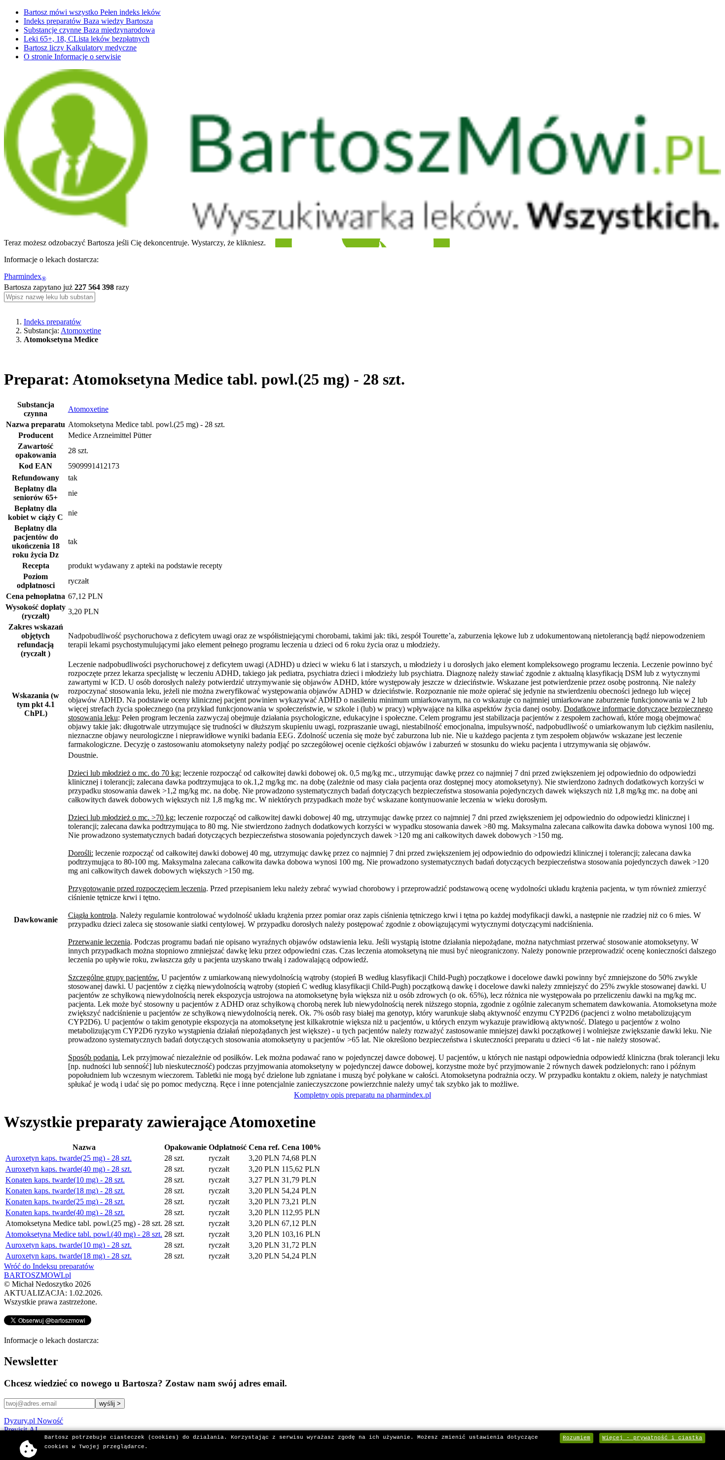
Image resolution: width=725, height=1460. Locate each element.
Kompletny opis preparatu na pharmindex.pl (362, 1095)
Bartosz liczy (80, 47)
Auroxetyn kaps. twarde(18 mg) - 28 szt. (68, 1256)
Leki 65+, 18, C (86, 39)
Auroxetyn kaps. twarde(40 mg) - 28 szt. (68, 1169)
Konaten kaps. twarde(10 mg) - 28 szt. (65, 1180)
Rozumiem (576, 1438)
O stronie (72, 56)
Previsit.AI (20, 1429)
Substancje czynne (89, 30)
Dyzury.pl (33, 1421)
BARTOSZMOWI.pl (37, 1275)
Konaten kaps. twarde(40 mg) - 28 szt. (65, 1212)
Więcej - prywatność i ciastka (652, 1438)
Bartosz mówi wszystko (92, 12)
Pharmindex (25, 276)
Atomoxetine (81, 330)
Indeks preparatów (88, 21)
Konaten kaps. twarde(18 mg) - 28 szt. (65, 1190)
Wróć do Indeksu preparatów (49, 1266)
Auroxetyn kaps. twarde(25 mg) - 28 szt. (68, 1158)
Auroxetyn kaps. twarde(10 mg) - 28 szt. (68, 1245)
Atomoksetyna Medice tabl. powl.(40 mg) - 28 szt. (83, 1234)
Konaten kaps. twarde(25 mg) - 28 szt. (65, 1201)
